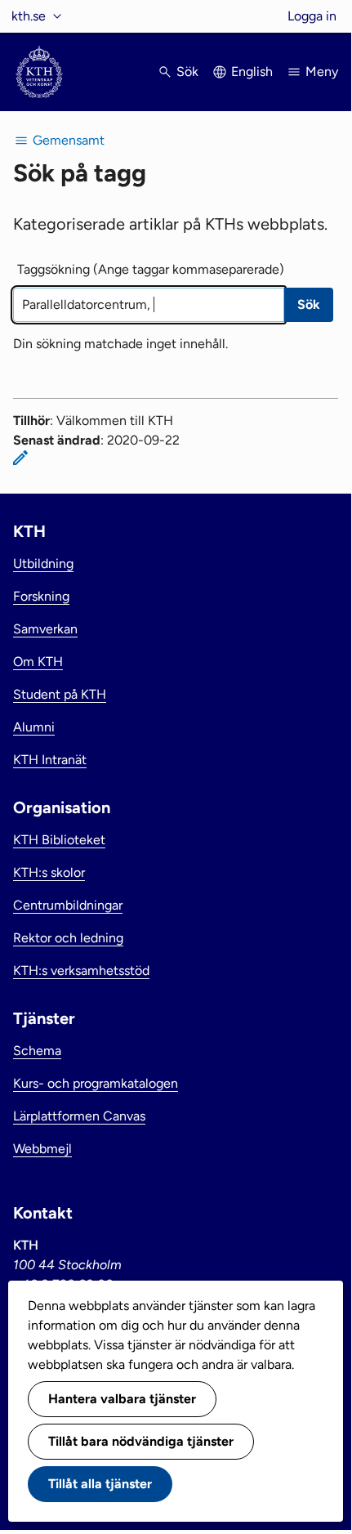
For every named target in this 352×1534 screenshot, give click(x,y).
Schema (37, 1050)
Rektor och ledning (68, 938)
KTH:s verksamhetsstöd (81, 970)
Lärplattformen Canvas (79, 1116)
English (252, 71)
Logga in (311, 16)
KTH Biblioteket (59, 840)
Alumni (34, 727)
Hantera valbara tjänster (122, 1399)
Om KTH (38, 661)
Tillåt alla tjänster (100, 1484)
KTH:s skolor (49, 872)
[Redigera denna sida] (20, 457)
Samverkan (45, 629)
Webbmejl (42, 1148)
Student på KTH (59, 694)
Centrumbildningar (68, 905)
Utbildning (43, 563)
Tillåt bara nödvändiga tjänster (141, 1441)
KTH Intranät (50, 759)
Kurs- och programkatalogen (95, 1083)
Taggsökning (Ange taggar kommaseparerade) (150, 269)
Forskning (41, 596)
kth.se (28, 16)
